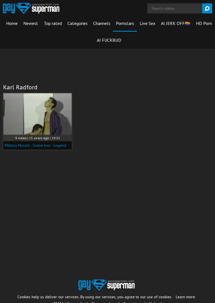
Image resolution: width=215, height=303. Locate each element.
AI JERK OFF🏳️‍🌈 (175, 23)
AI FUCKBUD (109, 40)
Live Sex (147, 23)
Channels (101, 23)
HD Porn (204, 23)
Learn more (185, 297)
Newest (30, 23)
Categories (77, 23)
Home (12, 23)
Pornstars (125, 23)
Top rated (53, 23)
